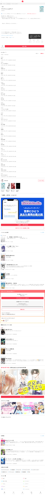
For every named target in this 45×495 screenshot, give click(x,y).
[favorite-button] (30, 40)
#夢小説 (2, 367)
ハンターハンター (35, 469)
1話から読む (24, 46)
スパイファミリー (5, 469)
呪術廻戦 (24, 472)
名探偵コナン (4, 472)
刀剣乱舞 (12, 469)
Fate (28, 472)
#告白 (8, 367)
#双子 (6, 367)
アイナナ (11, 35)
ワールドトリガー (26, 469)
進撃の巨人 (17, 472)
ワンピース (18, 469)
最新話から (42, 53)
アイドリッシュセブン (5, 35)
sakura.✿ (2, 10)
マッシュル (11, 472)
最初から (37, 53)
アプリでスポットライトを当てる (22, 298)
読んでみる (22, 396)
